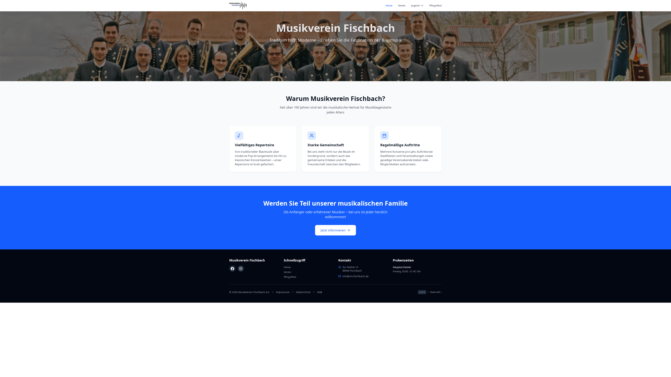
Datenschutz (303, 292)
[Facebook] (232, 268)
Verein (402, 5)
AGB (319, 292)
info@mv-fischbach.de (355, 276)
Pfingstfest (435, 5)
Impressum (283, 292)
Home (389, 5)
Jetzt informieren (333, 230)
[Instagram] (241, 268)
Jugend (415, 5)
